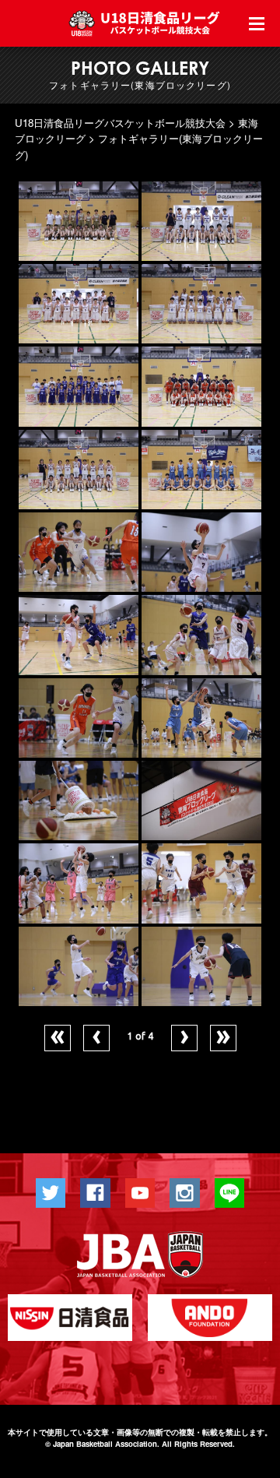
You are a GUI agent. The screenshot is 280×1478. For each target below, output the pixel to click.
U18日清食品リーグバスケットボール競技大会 (120, 122)
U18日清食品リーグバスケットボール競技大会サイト (146, 23)
